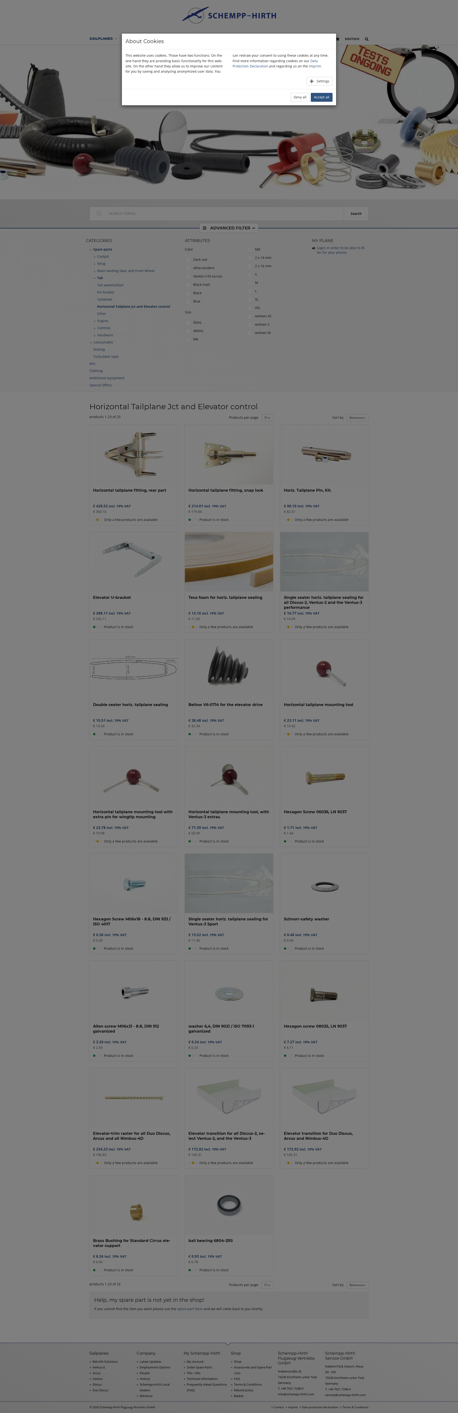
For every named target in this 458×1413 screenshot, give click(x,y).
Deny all (300, 97)
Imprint (315, 66)
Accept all (321, 97)
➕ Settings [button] (319, 81)
